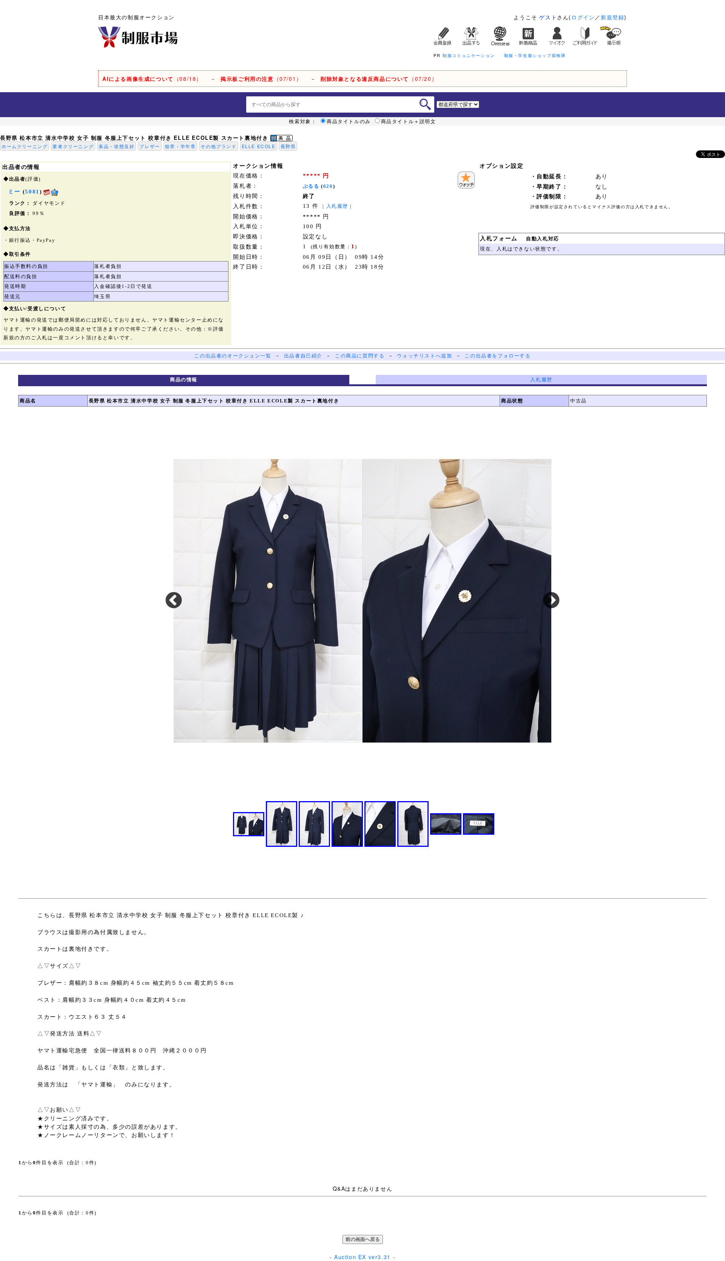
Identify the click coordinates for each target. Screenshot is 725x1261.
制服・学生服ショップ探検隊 (535, 55)
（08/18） (152, 78)
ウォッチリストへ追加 (424, 356)
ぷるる (311, 186)
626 (328, 186)
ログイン (583, 17)
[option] (362, 601)
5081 (32, 192)
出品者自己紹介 (303, 356)
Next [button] (551, 600)
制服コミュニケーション (469, 55)
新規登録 (612, 17)
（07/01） (261, 78)
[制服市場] (137, 36)
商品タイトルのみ (349, 121)
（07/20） (379, 78)
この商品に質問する (359, 356)
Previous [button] (173, 600)
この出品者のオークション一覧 (232, 356)
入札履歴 (337, 206)
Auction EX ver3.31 (362, 1257)
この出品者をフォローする (497, 356)
